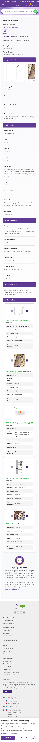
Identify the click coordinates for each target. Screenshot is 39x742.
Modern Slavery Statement (11, 672)
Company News (7, 651)
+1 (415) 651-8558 (13, 706)
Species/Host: (10, 333)
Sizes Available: (10, 346)
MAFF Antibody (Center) (14, 371)
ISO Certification (8, 648)
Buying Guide (19, 587)
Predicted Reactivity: (9, 379)
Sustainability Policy (9, 674)
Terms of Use (7, 661)
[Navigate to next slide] (27, 311)
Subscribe (8, 691)
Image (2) (14, 36)
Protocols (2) (18, 40)
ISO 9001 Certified (10, 1)
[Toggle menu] (3, 5)
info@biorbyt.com (11, 698)
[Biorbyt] (19, 606)
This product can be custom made (10, 27)
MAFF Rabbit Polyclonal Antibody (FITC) (19, 423)
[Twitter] (18, 612)
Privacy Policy (7, 666)
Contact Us (6, 643)
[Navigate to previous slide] (12, 311)
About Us (5, 645)
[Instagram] (24, 612)
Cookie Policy (7, 669)
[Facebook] (21, 612)
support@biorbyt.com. (12, 589)
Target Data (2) (25, 36)
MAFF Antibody (11, 524)
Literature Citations (8, 620)
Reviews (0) (27, 40)
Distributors (6, 633)
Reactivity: (9, 329)
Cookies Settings (34, 737)
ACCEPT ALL (8, 737)
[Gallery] (19, 73)
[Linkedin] (15, 612)
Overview (6, 36)
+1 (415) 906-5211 (13, 701)
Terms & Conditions (8, 664)
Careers (5, 654)
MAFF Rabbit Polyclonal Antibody (17, 320)
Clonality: (9, 337)
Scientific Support (8, 636)
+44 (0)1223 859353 (13, 703)
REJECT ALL (23, 737)
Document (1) (7, 40)
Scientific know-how (9, 623)
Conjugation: (10, 340)
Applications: (10, 326)
